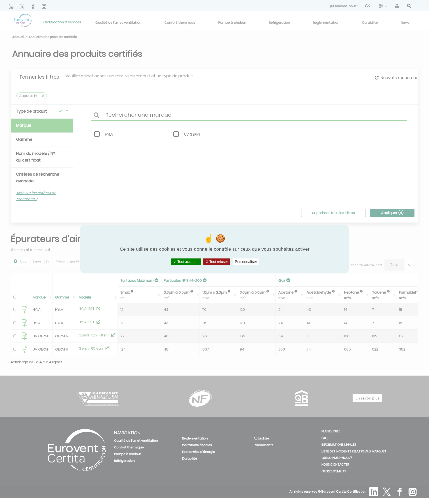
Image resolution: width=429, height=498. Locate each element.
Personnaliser (246, 262)
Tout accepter (188, 262)
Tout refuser (218, 262)
